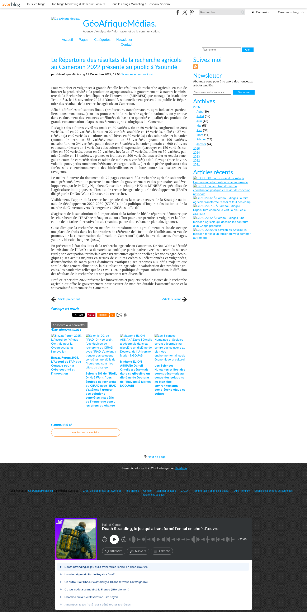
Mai (199, 125)
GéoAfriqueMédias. (120, 23)
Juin (199, 121)
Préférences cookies (153, 494)
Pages (83, 39)
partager (140, 551)
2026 (196, 107)
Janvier (201, 144)
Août (200, 111)
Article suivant (171, 299)
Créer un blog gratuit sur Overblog (102, 490)
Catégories (102, 39)
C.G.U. (184, 490)
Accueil (67, 39)
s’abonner (116, 551)
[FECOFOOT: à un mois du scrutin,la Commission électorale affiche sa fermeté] (223, 180)
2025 (196, 148)
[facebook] (177, 12)
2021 (196, 164)
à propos (164, 551)
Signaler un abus (166, 490)
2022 (196, 160)
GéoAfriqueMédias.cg (40, 490)
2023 (196, 156)
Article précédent (68, 299)
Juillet (200, 116)
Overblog (181, 468)
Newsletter (124, 39)
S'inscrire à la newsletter (69, 325)
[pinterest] (191, 12)
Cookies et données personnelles (273, 490)
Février (201, 139)
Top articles (132, 490)
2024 (196, 152)
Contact (126, 44)
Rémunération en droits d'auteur (211, 490)
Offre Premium (242, 490)
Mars (200, 134)
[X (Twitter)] (184, 12)
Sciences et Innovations (137, 74)
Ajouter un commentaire (85, 432)
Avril (199, 130)
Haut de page (157, 456)
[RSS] (195, 67)
